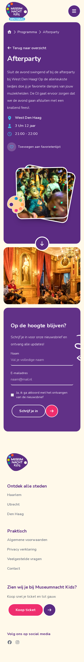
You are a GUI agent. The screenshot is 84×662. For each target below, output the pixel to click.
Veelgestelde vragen (24, 559)
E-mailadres (19, 373)
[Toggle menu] (74, 11)
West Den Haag (28, 117)
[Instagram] (17, 642)
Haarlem (14, 494)
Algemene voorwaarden (27, 539)
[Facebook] (9, 642)
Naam (15, 353)
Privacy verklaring (22, 549)
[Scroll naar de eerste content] (42, 244)
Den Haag (15, 514)
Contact (13, 568)
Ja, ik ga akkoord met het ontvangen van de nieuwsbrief (41, 395)
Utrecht (13, 504)
